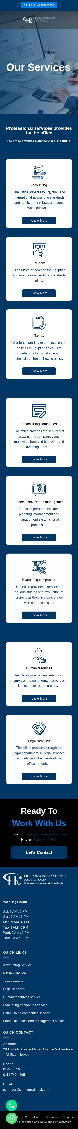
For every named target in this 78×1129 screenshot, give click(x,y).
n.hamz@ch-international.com (45, 834)
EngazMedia (63, 1121)
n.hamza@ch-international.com (26, 1089)
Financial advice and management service (34, 1021)
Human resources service (22, 997)
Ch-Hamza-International (45, 1117)
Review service (14, 973)
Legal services (14, 989)
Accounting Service (17, 965)
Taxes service (13, 981)
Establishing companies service (26, 1013)
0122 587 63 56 (14, 1069)
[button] (5, 20)
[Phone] (11, 1105)
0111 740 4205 (45, 839)
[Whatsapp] (11, 1118)
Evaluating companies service (25, 1005)
